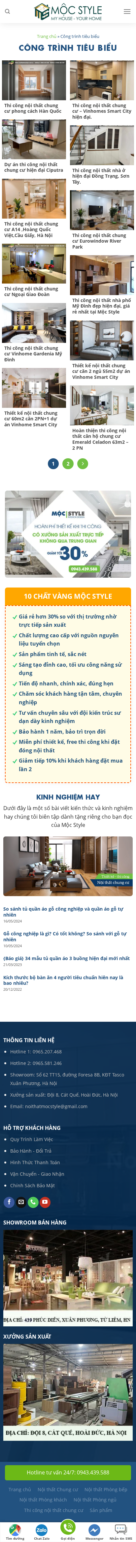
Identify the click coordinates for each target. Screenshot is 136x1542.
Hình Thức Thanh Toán (35, 1162)
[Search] (7, 11)
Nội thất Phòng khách (43, 1500)
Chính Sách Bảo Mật (32, 1185)
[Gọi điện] (68, 1528)
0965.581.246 (47, 1063)
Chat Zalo (42, 1538)
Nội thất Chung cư (58, 1489)
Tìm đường (15, 1538)
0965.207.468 (47, 1051)
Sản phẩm (101, 1510)
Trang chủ (46, 36)
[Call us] (33, 1202)
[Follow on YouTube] (45, 1202)
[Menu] (127, 11)
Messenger (94, 1538)
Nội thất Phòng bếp (106, 1489)
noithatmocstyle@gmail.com (56, 1106)
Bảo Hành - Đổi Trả (30, 1151)
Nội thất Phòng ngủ (95, 1500)
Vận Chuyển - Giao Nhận (37, 1174)
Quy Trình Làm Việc (31, 1139)
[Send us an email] (21, 1202)
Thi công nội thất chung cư (53, 1510)
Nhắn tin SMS (121, 1538)
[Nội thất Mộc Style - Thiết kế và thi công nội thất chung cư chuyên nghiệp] (68, 11)
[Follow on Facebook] (9, 1202)
